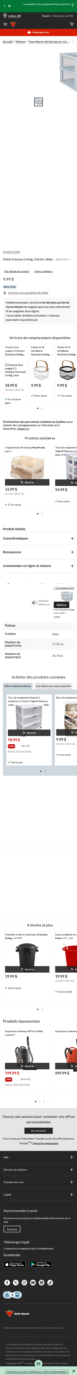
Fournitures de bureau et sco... (49, 41)
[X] (16, 1282)
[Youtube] (33, 1282)
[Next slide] (72, 6)
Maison (20, 41)
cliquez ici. (23, 428)
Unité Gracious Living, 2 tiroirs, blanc (28, 259)
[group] (14, 745)
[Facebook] (7, 1282)
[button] (37, 408)
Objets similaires (43, 271)
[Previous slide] (4, 6)
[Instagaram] (24, 1282)
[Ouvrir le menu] (5, 24)
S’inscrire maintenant (45, 1143)
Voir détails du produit (16, 271)
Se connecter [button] (38, 1130)
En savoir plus (12, 1254)
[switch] (36, 603)
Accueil (7, 41)
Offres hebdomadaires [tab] (17, 686)
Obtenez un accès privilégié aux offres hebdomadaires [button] (36, 1371)
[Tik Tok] (50, 1282)
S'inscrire (12, 1229)
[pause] (9, 6)
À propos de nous (14, 1182)
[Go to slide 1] (38, 102)
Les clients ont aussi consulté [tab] (53, 686)
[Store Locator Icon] (5, 16)
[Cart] (71, 24)
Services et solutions (15, 1169)
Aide (6, 1157)
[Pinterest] (41, 1282)
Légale (7, 1194)
